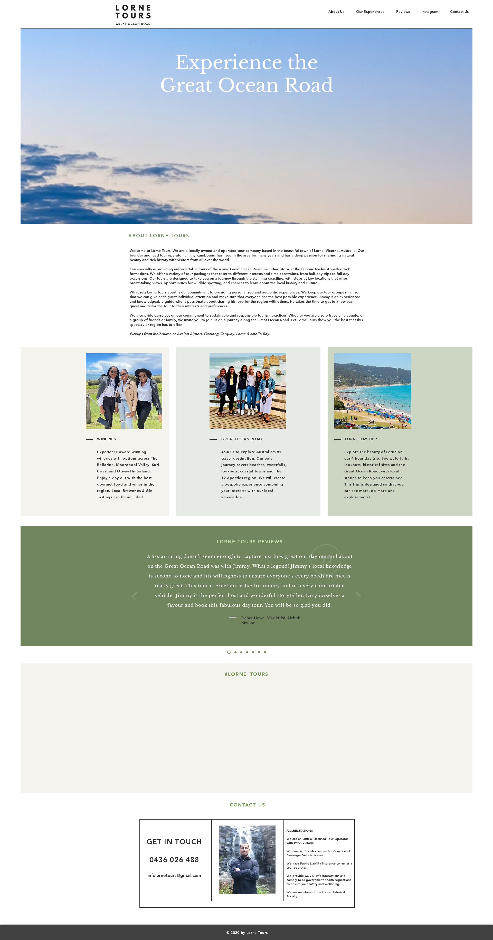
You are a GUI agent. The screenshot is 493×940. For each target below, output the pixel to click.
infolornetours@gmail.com (174, 875)
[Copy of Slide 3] (229, 652)
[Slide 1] (253, 652)
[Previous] (134, 597)
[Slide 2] (259, 652)
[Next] (358, 597)
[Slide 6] (235, 652)
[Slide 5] (241, 652)
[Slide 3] (265, 652)
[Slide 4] (247, 652)
